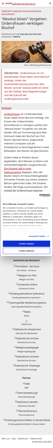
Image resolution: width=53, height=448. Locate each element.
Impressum (23, 438)
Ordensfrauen (12, 114)
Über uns (5, 438)
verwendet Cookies (37, 236)
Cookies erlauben (26, 244)
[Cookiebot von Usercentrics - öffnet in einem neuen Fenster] (39, 195)
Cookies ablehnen (26, 251)
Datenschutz (36, 438)
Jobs (14, 438)
